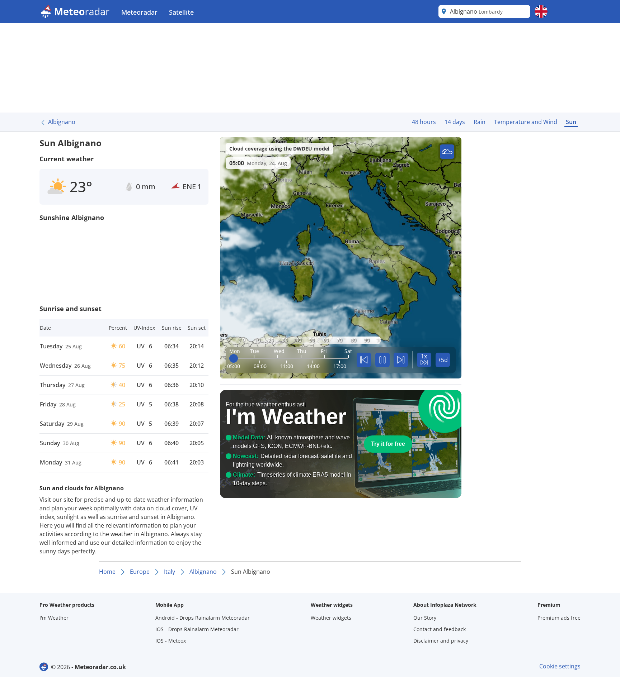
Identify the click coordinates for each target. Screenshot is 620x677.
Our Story (424, 617)
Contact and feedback (439, 629)
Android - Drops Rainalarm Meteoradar (202, 617)
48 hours (424, 122)
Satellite (181, 12)
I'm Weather (54, 617)
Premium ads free (559, 617)
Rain (479, 122)
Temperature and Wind (525, 122)
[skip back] (364, 360)
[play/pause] (382, 360)
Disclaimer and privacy (440, 640)
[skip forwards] (401, 360)
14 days (455, 122)
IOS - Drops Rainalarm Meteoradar (197, 629)
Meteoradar (139, 12)
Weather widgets (331, 617)
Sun (571, 122)
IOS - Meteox (170, 640)
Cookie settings (560, 666)
